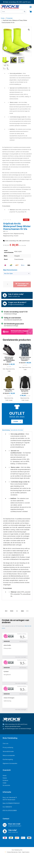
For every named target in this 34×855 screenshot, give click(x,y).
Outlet (9, 371)
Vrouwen (16, 235)
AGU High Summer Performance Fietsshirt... (25, 359)
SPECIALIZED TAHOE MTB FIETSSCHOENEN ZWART (9, 360)
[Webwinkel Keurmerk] (17, 331)
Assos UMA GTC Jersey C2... (9, 390)
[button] (28, 29)
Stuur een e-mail (14, 824)
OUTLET (17, 413)
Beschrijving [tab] (6, 430)
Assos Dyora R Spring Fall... (25, 390)
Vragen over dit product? (17, 302)
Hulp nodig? (12, 830)
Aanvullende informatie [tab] (17, 430)
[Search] (24, 11)
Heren (11, 233)
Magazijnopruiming (19, 233)
